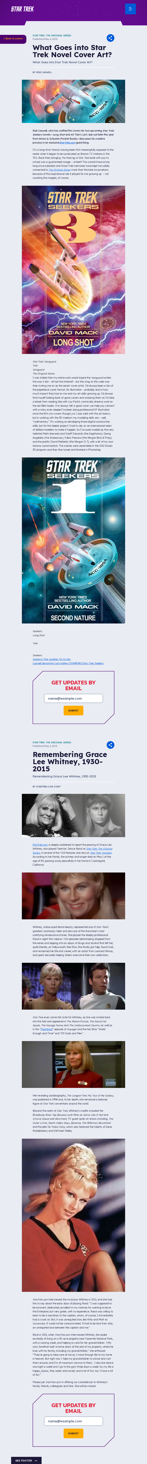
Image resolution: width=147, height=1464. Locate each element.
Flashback (47, 1029)
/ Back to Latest (13, 38)
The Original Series (60, 169)
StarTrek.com (67, 142)
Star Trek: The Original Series (52, 35)
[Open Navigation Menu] (130, 9)
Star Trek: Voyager (101, 852)
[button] (22, 9)
